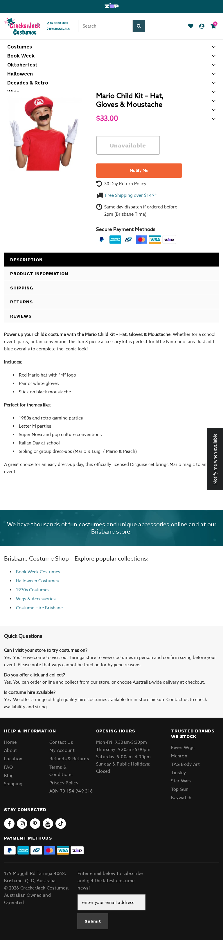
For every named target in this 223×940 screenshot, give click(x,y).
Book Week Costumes (38, 572)
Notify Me (139, 170)
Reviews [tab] (20, 316)
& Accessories (40, 599)
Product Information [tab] (39, 273)
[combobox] (105, 26)
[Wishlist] (190, 26)
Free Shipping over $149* (131, 195)
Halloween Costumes (37, 581)
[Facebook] (9, 823)
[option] (111, 6)
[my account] (201, 26)
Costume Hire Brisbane (39, 608)
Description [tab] (26, 259)
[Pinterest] (35, 823)
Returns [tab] (21, 302)
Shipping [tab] (21, 288)
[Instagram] (22, 823)
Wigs (21, 599)
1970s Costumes (32, 590)
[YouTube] (48, 823)
